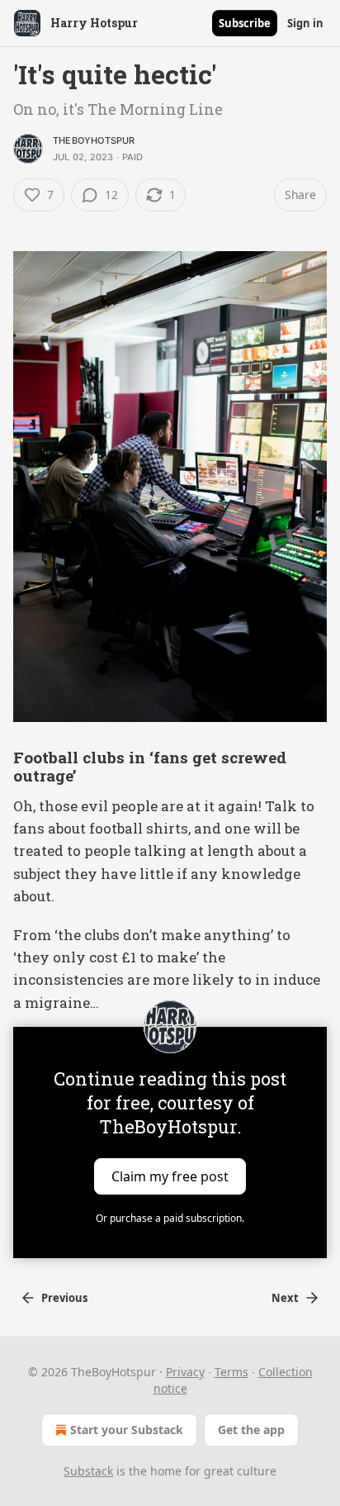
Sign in (305, 23)
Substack (88, 1471)
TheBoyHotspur (94, 140)
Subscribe (245, 23)
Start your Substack (126, 1429)
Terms (231, 1372)
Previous (64, 1297)
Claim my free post (170, 1175)
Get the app (251, 1429)
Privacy (185, 1372)
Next (285, 1297)
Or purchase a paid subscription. (170, 1218)
